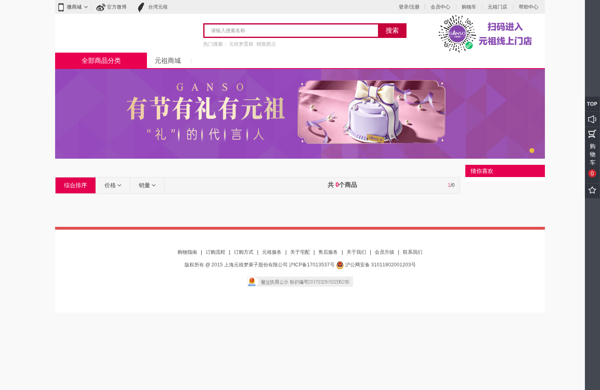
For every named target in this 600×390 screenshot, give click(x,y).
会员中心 (440, 7)
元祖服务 (272, 252)
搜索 (392, 30)
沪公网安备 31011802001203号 (380, 265)
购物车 (469, 7)
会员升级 (384, 252)
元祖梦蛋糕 (241, 44)
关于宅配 (300, 252)
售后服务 (328, 252)
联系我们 (412, 252)
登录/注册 (409, 7)
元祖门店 (497, 7)
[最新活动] (592, 119)
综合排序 (75, 185)
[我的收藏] (592, 191)
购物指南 (187, 252)
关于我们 (356, 252)
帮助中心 (528, 7)
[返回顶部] (592, 104)
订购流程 (215, 252)
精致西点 (266, 44)
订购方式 (243, 252)
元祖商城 (168, 60)
